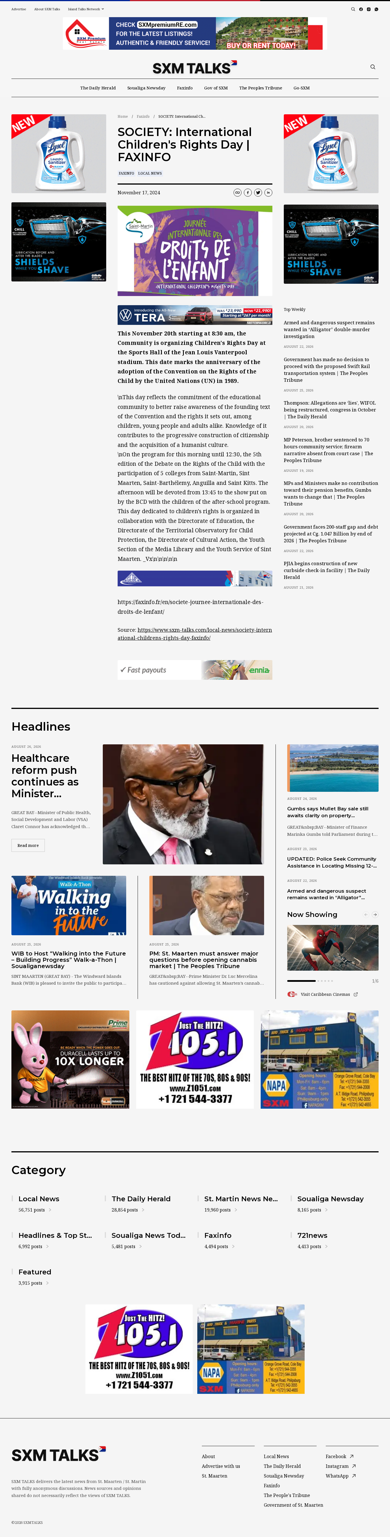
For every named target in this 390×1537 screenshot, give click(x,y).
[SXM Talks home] (194, 67)
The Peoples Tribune (260, 88)
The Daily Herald (98, 88)
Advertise (18, 9)
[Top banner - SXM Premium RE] (195, 33)
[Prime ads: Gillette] (58, 241)
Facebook (336, 1456)
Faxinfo (185, 88)
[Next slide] (375, 914)
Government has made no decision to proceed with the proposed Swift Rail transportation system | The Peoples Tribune (327, 369)
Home (123, 116)
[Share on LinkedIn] (268, 193)
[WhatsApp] (376, 9)
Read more (31, 845)
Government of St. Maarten (293, 1505)
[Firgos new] (320, 1060)
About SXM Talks (47, 9)
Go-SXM (301, 88)
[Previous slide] (366, 914)
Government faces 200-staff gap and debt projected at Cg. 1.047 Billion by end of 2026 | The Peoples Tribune (331, 534)
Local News (150, 173)
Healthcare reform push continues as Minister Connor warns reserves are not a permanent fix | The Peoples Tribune (49, 776)
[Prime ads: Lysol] (58, 153)
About (208, 1456)
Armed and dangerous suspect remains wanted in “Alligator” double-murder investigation (329, 329)
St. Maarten (214, 1476)
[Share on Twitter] (258, 193)
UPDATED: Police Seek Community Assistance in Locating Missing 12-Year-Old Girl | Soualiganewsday (331, 862)
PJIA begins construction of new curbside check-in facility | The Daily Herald (327, 570)
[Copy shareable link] (238, 193)
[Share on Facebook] (248, 193)
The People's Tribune (287, 1495)
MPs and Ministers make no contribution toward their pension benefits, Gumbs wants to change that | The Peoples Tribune (331, 493)
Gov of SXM (216, 88)
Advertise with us (221, 1466)
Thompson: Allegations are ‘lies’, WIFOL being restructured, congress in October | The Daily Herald (330, 410)
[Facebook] (361, 9)
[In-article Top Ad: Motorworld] (195, 315)
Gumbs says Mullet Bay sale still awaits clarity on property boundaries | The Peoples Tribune (330, 812)
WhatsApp (337, 1476)
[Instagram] (369, 9)
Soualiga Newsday (146, 88)
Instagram (337, 1466)
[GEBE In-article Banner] (195, 578)
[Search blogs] (353, 9)
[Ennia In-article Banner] (195, 670)
